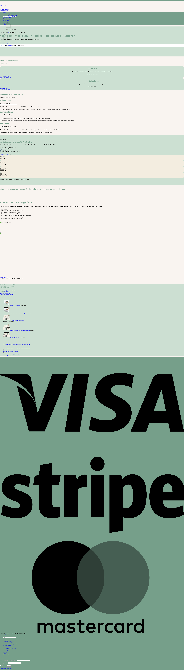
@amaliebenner (4, 277)
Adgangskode (4, 663)
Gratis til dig (6, 19)
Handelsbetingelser (5, 293)
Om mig (5, 23)
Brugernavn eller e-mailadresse (8, 660)
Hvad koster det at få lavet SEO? (11, 351)
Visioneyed (7, 634)
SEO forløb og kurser (8, 14)
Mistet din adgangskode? (6, 668)
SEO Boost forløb (10, 16)
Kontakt (5, 24)
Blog (7, 21)
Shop (7, 650)
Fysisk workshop (7, 17)
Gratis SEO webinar (11, 20)
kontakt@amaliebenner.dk (9, 290)
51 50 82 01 (7, 291)
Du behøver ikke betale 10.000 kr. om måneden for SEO (17, 348)
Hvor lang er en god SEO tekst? (11, 355)
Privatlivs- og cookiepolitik (6, 294)
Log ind (8, 665)
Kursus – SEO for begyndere (13, 15)
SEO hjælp (5, 13)
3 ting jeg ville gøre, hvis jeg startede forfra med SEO (16, 344)
